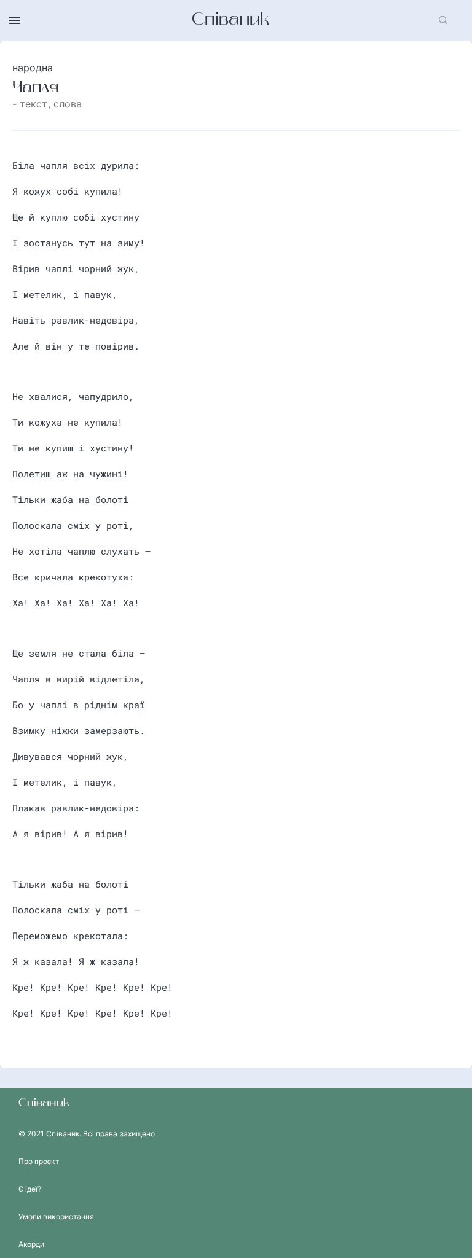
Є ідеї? (29, 1189)
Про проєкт (38, 1161)
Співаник (230, 20)
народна (32, 67)
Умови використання (56, 1216)
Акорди (31, 1244)
